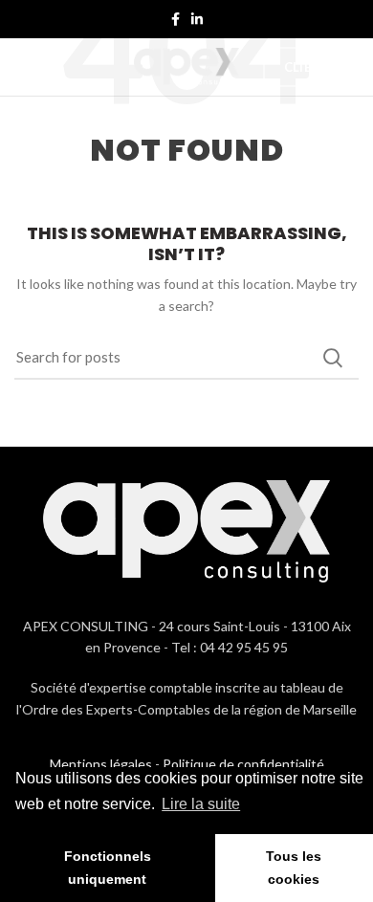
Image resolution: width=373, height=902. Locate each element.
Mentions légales (101, 764)
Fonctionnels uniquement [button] (107, 867)
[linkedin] (197, 19)
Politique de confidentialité (243, 764)
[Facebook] (175, 19)
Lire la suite (201, 804)
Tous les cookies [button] (293, 867)
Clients (311, 67)
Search (333, 358)
